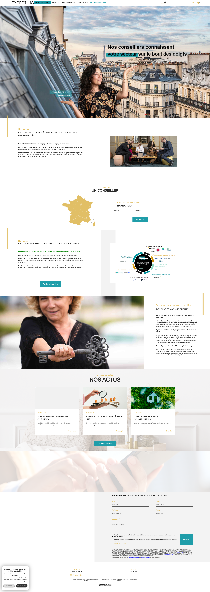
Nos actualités (82, 3)
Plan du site (113, 579)
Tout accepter (21, 586)
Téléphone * (116, 510)
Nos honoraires (105, 579)
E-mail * (159, 510)
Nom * (114, 501)
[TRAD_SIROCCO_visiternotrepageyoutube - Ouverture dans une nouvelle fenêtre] (23, 533)
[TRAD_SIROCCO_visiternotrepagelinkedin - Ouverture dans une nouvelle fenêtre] (34, 533)
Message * (116, 519)
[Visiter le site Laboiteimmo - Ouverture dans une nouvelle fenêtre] (105, 587)
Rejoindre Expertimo (98, 3)
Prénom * (159, 501)
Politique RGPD (133, 579)
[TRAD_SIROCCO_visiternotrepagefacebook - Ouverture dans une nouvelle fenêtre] (17, 533)
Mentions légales (121, 579)
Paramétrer (9, 586)
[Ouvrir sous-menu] (60, 2)
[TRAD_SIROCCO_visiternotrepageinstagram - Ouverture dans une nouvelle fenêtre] (28, 533)
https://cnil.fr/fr (180, 552)
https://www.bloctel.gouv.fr (169, 554)
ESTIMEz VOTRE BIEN (42, 3)
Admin (127, 579)
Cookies (119, 580)
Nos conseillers (68, 3)
